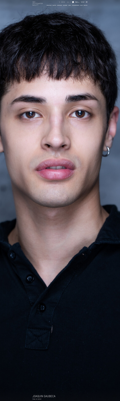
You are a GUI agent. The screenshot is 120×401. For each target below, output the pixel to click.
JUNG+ (69, 5)
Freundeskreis (75, 5)
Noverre (65, 5)
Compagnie (59, 5)
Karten (54, 5)
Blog (81, 5)
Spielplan (49, 5)
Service (85, 5)
